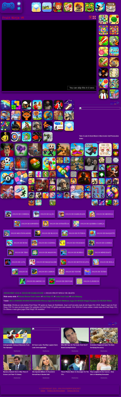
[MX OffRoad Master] (26, 130)
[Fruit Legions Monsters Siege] (114, 45)
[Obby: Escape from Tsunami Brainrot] (37, 119)
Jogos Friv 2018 (11, 293)
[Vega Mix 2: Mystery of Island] (58, 119)
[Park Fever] (114, 98)
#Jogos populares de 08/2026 (95, 301)
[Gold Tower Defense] (114, 66)
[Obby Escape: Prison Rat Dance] (5, 119)
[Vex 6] (58, 130)
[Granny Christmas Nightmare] (48, 109)
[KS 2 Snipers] (48, 141)
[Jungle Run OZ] (89, 11)
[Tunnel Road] (37, 141)
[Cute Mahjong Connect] (114, 77)
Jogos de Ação (47, 214)
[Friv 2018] (19, 5)
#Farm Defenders (32, 301)
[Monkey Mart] (26, 141)
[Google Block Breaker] (5, 109)
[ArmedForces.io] (5, 141)
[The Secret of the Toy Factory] (103, 77)
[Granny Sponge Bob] (103, 98)
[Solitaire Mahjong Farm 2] (68, 11)
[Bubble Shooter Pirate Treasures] (103, 87)
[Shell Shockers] (26, 109)
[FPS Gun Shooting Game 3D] (69, 119)
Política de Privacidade (56, 391)
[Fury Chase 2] (79, 11)
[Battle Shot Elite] (16, 130)
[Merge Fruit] (103, 55)
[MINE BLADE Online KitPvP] (114, 87)
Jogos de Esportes (30, 224)
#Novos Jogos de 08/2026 (51, 301)
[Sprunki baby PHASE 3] (26, 119)
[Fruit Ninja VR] (103, 45)
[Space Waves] (69, 109)
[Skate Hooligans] (57, 11)
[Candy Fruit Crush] (103, 34)
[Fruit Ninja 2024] (103, 66)
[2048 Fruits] (103, 24)
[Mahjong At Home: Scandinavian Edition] (110, 11)
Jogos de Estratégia (59, 224)
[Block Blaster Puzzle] (16, 109)
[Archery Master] (16, 141)
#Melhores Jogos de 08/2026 (73, 301)
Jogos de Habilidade (75, 214)
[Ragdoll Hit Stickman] (58, 109)
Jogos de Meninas (104, 214)
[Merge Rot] (16, 119)
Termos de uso (73, 391)
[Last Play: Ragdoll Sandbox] (37, 130)
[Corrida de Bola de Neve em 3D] (36, 11)
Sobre (43, 391)
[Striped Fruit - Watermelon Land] (114, 24)
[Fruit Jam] (114, 55)
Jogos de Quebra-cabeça (92, 224)
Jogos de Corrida (20, 214)
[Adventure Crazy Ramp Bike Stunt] (48, 119)
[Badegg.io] (100, 11)
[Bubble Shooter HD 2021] (5, 130)
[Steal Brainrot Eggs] (37, 109)
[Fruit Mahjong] (114, 34)
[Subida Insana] (47, 11)
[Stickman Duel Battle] (48, 130)
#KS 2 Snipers (15, 301)
